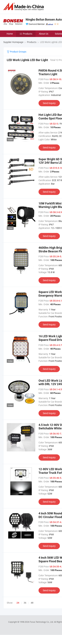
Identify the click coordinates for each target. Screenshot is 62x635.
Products (27, 33)
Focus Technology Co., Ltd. (42, 622)
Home (10, 33)
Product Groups (17, 51)
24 (18, 602)
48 (32, 602)
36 (25, 602)
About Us (43, 33)
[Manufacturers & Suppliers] (24, 6)
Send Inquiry (49, 103)
